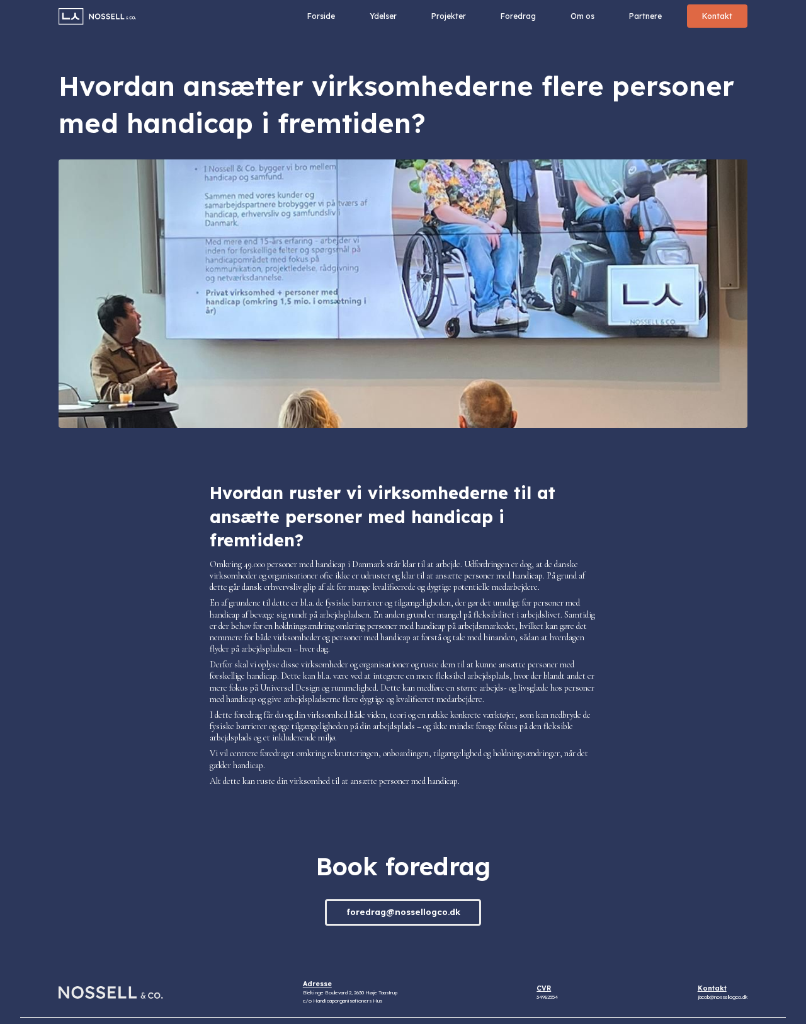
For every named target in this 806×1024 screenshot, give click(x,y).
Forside (321, 16)
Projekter (448, 16)
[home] (97, 16)
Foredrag (518, 16)
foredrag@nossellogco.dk (403, 912)
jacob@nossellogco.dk (722, 997)
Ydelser (383, 16)
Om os (582, 16)
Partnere (645, 16)
